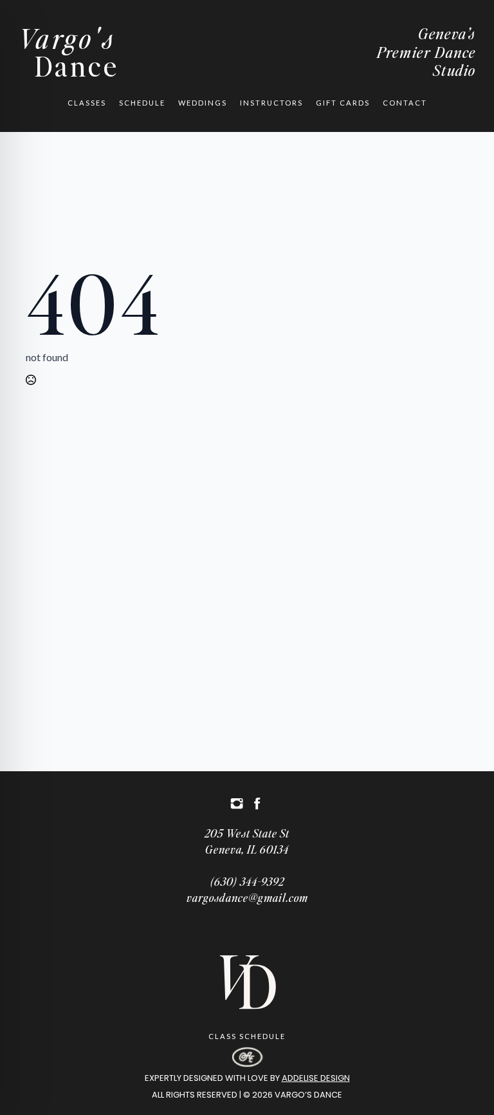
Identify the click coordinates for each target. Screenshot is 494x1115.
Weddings (202, 102)
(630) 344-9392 (247, 881)
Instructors (271, 102)
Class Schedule (247, 1036)
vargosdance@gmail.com (247, 897)
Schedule (142, 102)
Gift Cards (343, 102)
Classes (87, 102)
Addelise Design (316, 1078)
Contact (405, 102)
